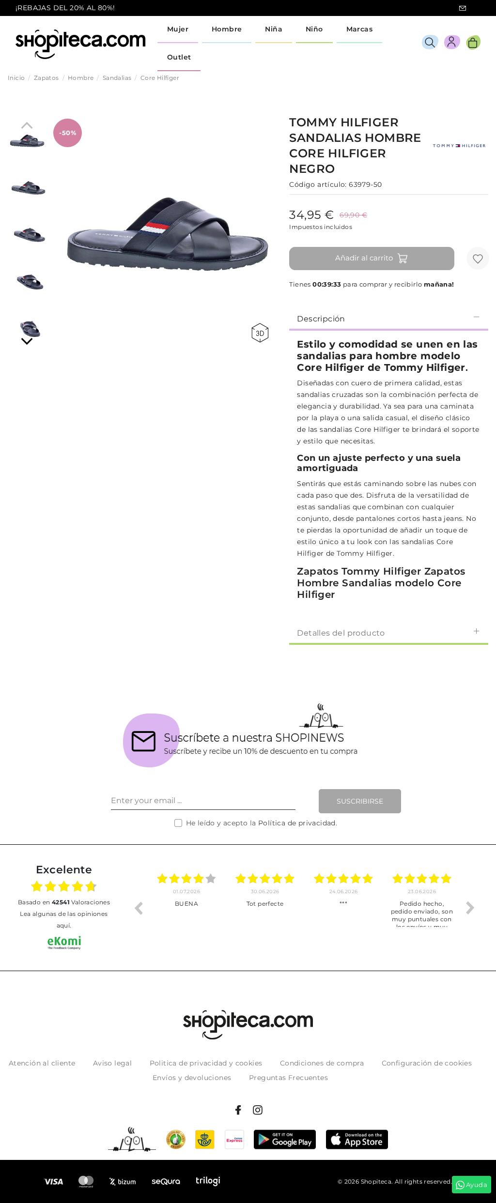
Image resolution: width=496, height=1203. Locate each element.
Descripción (321, 318)
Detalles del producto (341, 633)
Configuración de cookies (427, 1063)
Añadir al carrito (364, 257)
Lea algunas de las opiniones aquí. (64, 919)
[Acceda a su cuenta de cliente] (452, 44)
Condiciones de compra (322, 1063)
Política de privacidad (297, 823)
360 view (261, 333)
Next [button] (470, 907)
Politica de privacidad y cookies (206, 1063)
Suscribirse (360, 801)
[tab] (388, 318)
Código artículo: (317, 184)
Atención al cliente (42, 1063)
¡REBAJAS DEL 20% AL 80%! (65, 7)
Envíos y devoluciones (192, 1077)
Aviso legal (112, 1063)
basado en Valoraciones (64, 902)
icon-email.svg (462, 8)
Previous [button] (138, 907)
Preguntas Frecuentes (288, 1077)
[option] (186, 907)
